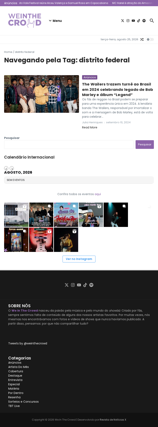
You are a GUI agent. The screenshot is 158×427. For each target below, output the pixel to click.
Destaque (15, 376)
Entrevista (15, 380)
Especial (14, 384)
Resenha (14, 397)
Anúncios (90, 77)
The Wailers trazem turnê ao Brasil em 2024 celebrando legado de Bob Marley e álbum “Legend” (117, 89)
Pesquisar (12, 138)
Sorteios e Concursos (23, 402)
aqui (98, 194)
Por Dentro (15, 393)
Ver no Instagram (79, 259)
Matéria (13, 389)
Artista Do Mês (18, 367)
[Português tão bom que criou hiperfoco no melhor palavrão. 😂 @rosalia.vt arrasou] (66, 240)
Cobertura (15, 371)
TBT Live (14, 406)
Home (8, 52)
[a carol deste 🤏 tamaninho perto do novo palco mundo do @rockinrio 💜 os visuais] (91, 215)
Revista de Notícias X (113, 419)
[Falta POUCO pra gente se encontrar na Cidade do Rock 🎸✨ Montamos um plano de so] (66, 215)
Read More (89, 127)
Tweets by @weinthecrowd (27, 343)
